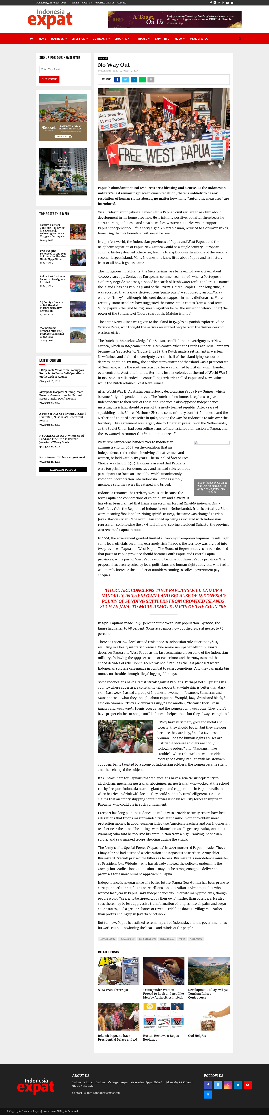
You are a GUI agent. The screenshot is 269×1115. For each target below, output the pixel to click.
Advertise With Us (104, 2)
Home (75, 2)
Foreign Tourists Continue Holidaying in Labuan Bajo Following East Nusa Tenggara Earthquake (52, 231)
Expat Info (162, 38)
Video (178, 38)
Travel (142, 38)
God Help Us (197, 1035)
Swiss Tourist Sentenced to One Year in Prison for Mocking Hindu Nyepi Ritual (53, 255)
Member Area (199, 38)
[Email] (208, 1094)
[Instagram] (228, 1085)
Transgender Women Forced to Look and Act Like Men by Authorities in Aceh (163, 993)
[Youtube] (248, 1085)
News (42, 38)
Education (122, 38)
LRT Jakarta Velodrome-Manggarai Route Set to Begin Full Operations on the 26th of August (62, 373)
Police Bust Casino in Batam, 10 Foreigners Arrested (52, 279)
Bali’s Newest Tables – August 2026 (62, 457)
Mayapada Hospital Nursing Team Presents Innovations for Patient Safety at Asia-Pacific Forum (61, 395)
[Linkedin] (238, 1085)
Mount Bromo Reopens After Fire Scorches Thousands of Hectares (52, 332)
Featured (103, 58)
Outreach (100, 38)
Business (57, 38)
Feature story (107, 939)
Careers (121, 2)
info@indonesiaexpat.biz (103, 1093)
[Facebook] (208, 1085)
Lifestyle (78, 38)
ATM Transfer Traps (113, 990)
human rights (127, 939)
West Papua (196, 939)
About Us (87, 2)
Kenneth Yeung (109, 70)
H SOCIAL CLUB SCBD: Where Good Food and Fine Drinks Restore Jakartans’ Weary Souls (61, 439)
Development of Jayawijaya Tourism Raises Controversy (208, 993)
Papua (182, 939)
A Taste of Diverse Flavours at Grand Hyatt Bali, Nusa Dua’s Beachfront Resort (62, 417)
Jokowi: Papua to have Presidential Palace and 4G (117, 1037)
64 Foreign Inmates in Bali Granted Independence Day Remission (51, 306)
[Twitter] (218, 1085)
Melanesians (167, 939)
